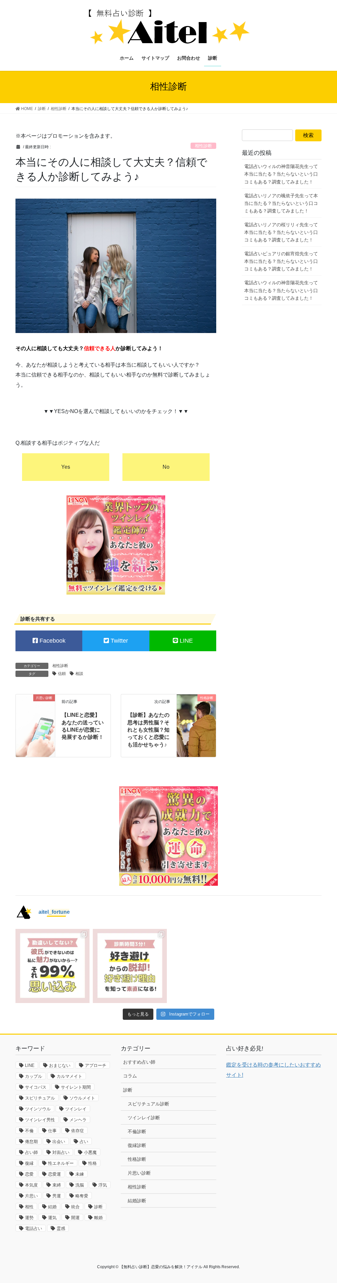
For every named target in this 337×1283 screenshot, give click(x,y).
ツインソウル (38, 1108)
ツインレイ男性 (40, 1119)
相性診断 (203, 145)
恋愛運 (54, 1174)
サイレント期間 (76, 1087)
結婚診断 (137, 1200)
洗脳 (79, 1185)
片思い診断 (139, 1173)
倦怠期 (31, 1141)
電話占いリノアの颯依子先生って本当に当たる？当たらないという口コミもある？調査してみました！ (281, 203)
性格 (92, 1163)
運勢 (29, 1217)
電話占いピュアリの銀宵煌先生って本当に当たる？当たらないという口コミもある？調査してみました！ (281, 261)
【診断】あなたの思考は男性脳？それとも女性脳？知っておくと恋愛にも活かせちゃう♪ (148, 729)
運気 (52, 1217)
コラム (130, 1075)
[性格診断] (196, 706)
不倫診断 (137, 1131)
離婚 (98, 1217)
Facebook (51, 640)
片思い (31, 1195)
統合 (75, 1206)
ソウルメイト (82, 1098)
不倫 (29, 1130)
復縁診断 (137, 1145)
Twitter (118, 640)
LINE (185, 640)
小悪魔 (90, 1152)
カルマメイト (69, 1076)
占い (84, 1141)
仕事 (52, 1130)
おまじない (59, 1065)
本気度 (31, 1185)
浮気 (102, 1185)
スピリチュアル (40, 1098)
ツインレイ (76, 1108)
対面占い (60, 1152)
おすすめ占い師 (139, 1062)
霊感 (61, 1228)
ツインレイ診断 (144, 1117)
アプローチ (95, 1065)
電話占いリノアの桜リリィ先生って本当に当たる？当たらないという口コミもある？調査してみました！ (281, 232)
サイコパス (35, 1087)
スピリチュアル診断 (148, 1103)
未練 (79, 1174)
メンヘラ (78, 1119)
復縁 (29, 1163)
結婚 (52, 1206)
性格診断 (137, 1159)
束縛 (56, 1185)
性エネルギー (61, 1163)
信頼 (62, 673)
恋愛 (29, 1174)
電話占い (33, 1228)
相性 (29, 1206)
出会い (58, 1141)
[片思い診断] (35, 707)
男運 (56, 1195)
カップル (33, 1076)
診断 (98, 1206)
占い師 (31, 1152)
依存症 (77, 1130)
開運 (75, 1217)
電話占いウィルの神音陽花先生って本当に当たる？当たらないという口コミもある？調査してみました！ (281, 174)
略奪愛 (81, 1195)
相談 (79, 673)
